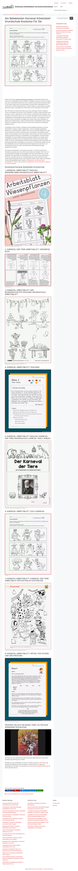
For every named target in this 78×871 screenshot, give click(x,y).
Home (9, 14)
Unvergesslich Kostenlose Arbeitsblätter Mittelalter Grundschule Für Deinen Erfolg (63, 37)
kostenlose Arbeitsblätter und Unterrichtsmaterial (42, 869)
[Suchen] (71, 18)
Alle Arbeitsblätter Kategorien (60, 10)
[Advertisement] (28, 92)
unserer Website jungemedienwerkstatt (38, 766)
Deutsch (70, 3)
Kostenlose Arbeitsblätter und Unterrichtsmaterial (34, 7)
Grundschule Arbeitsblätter (14, 14)
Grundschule (63, 3)
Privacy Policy (56, 803)
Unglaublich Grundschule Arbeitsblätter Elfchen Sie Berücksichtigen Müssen (62, 43)
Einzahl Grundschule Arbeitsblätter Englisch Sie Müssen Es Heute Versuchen (64, 32)
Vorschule (56, 3)
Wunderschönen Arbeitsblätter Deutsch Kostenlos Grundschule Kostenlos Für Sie (64, 48)
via (20, 246)
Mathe (61, 6)
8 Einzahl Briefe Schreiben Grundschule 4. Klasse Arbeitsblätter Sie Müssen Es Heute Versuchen (12, 858)
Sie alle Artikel (41, 762)
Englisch (56, 6)
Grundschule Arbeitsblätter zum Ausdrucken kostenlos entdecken (19, 793)
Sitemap (55, 805)
